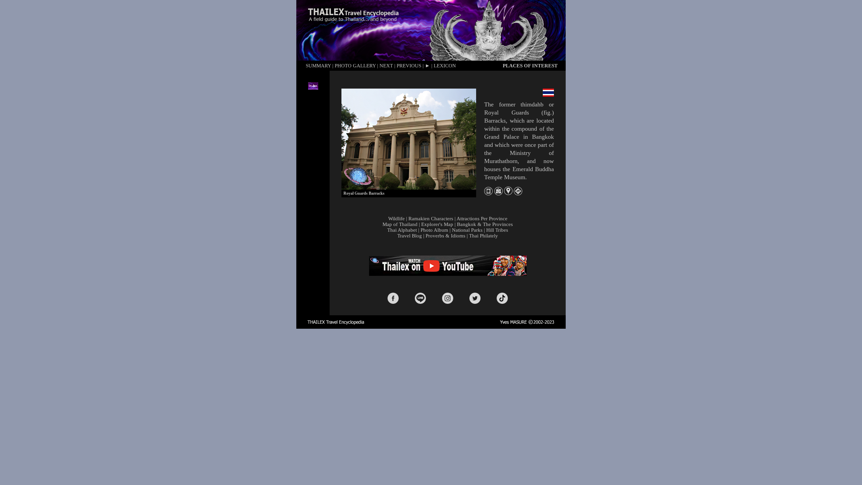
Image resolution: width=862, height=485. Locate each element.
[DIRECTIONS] (518, 193)
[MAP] (498, 193)
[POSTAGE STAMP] (488, 193)
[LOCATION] (508, 193)
